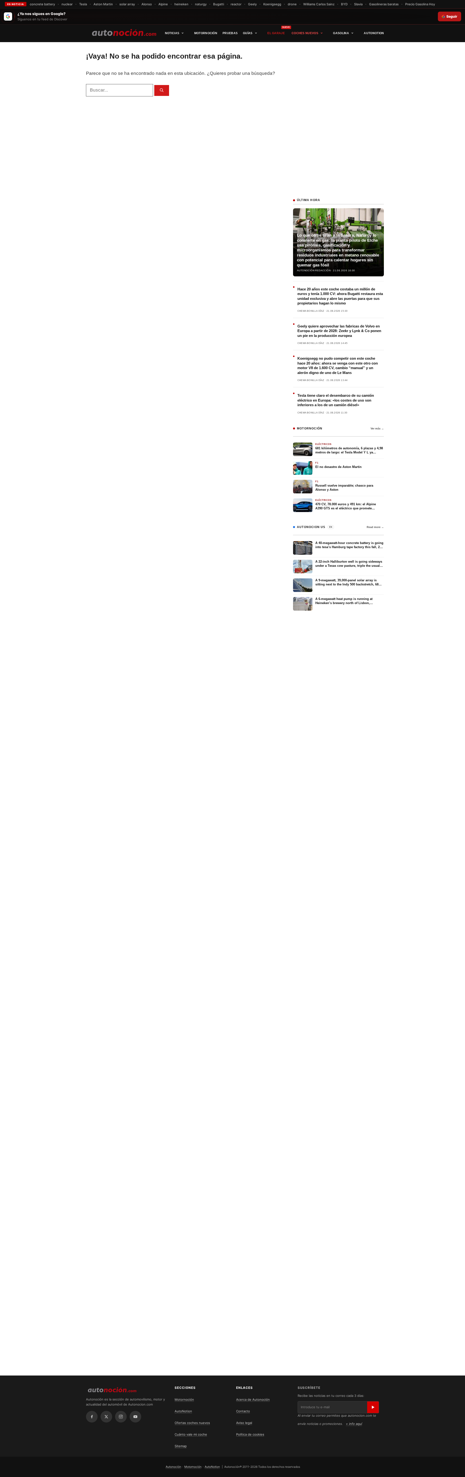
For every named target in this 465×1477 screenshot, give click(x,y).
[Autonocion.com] (124, 32)
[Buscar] (161, 90)
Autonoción (173, 1467)
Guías (248, 33)
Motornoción (205, 33)
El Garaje (276, 33)
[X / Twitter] (106, 1417)
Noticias (172, 33)
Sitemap (181, 1446)
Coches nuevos (305, 33)
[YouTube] (135, 1417)
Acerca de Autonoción (253, 1399)
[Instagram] (121, 1417)
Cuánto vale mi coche (191, 1434)
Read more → (375, 527)
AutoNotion (374, 33)
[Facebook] (92, 1417)
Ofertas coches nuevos (192, 1423)
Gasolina (341, 33)
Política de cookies (250, 1434)
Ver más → (377, 428)
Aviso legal (244, 1423)
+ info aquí (354, 1424)
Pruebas (230, 33)
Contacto (243, 1411)
